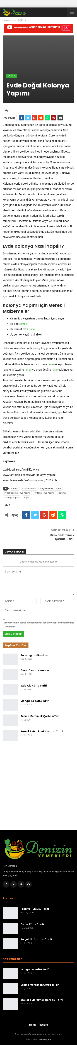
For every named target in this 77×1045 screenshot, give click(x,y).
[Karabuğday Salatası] (10, 659)
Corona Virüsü (29, 488)
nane (32, 329)
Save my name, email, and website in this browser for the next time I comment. (39, 624)
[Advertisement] (38, 787)
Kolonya (62, 493)
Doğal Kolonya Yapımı (50, 488)
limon (23, 324)
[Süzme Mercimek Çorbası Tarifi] (10, 720)
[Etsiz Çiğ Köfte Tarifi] (10, 689)
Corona (14, 488)
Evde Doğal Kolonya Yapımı (17, 493)
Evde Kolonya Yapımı (44, 493)
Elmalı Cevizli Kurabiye (34, 670)
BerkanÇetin (45, 1039)
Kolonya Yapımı (12, 497)
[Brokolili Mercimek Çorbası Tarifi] (10, 735)
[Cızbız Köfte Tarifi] (10, 928)
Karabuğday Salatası (34, 655)
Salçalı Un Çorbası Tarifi (36, 939)
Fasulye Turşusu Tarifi (34, 909)
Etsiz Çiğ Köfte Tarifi (33, 685)
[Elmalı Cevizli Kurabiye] (10, 674)
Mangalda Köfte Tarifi (34, 701)
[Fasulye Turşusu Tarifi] (10, 913)
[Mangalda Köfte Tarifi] (10, 705)
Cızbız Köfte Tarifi (32, 924)
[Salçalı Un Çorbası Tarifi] (10, 943)
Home (32, 1024)
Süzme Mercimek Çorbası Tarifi (40, 716)
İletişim (43, 1024)
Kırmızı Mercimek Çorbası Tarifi (62, 537)
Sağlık (12, 75)
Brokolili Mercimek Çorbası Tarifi (41, 731)
